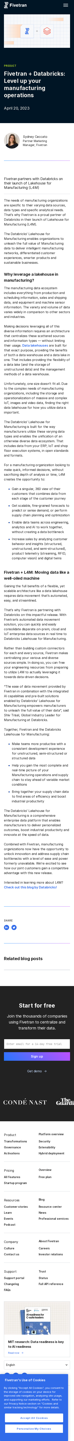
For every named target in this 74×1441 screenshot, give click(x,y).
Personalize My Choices (34, 1428)
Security (44, 1141)
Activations (12, 1153)
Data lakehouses (35, 345)
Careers (44, 1248)
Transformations (15, 1141)
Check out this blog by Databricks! (30, 887)
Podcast (9, 1224)
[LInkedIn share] (6, 928)
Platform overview (51, 1134)
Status (43, 1278)
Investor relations (51, 1254)
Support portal (14, 1278)
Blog (42, 1199)
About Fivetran (49, 1241)
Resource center (50, 1206)
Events (8, 1218)
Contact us (11, 1254)
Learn (8, 1212)
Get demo (34, 1071)
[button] (65, 5)
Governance (12, 1147)
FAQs (7, 1290)
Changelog (11, 1284)
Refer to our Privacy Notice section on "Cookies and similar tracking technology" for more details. (33, 1403)
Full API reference (51, 1284)
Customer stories (16, 1206)
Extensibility (47, 1147)
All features (12, 1177)
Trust (42, 1271)
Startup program (15, 1183)
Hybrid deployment (52, 1153)
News (42, 1212)
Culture (9, 1248)
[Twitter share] (14, 928)
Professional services (54, 1218)
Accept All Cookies (34, 1417)
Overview (45, 1169)
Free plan (45, 1177)
